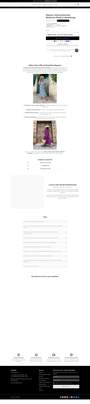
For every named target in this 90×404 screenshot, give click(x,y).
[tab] (45, 221)
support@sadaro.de (16, 382)
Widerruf (41, 390)
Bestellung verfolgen (48, 4)
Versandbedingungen (44, 386)
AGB (40, 388)
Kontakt (56, 4)
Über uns (41, 372)
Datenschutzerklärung (44, 382)
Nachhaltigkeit (42, 380)
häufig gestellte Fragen (44, 374)
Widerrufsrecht (42, 384)
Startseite (34, 4)
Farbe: (50, 29)
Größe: (65, 29)
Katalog (40, 4)
